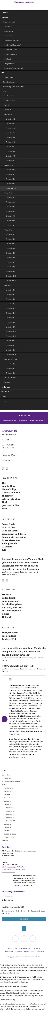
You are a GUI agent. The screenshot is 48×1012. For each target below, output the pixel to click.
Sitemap (40, 951)
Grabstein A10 (11, 160)
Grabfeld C (8, 193)
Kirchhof (6, 91)
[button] (10, 986)
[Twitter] (14, 407)
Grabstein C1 (10, 198)
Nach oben (24, 928)
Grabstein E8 (10, 322)
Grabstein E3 (10, 299)
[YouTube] (24, 938)
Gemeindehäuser (9, 82)
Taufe (5, 396)
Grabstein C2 (10, 202)
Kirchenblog (5, 387)
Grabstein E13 (11, 345)
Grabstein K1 (10, 364)
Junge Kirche (9, 64)
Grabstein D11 (11, 281)
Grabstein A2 (10, 124)
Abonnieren (24, 919)
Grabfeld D (8, 230)
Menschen (5, 17)
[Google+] (24, 407)
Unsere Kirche (8, 77)
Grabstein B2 (10, 174)
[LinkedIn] (19, 407)
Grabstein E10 (11, 331)
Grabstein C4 (10, 211)
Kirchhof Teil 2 (9, 100)
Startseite (4, 13)
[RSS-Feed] (34, 407)
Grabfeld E (8, 285)
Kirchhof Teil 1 (9, 96)
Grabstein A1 (10, 119)
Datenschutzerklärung (25, 951)
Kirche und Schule (10, 50)
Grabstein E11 (11, 336)
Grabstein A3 (10, 128)
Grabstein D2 (10, 239)
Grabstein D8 (10, 267)
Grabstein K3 (10, 373)
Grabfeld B (8, 165)
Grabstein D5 (10, 253)
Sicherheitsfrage (8, 900)
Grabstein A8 (10, 151)
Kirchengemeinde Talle (9, 420)
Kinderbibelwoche (10, 54)
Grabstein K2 (10, 368)
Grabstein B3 (10, 179)
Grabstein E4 (10, 304)
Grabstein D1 (10, 234)
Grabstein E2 (10, 295)
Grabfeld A (8, 114)
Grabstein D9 (10, 271)
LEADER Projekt (10, 378)
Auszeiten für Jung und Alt (13, 68)
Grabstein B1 (10, 170)
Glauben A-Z (5, 391)
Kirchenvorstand (9, 22)
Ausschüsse (7, 27)
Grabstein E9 (10, 327)
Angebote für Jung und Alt (12, 40)
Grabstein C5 (10, 216)
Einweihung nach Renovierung (13, 87)
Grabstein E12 (11, 341)
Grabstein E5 (10, 308)
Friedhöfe (6, 382)
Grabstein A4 (10, 133)
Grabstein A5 (10, 137)
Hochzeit (6, 401)
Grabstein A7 (10, 147)
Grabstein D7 (10, 262)
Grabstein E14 (11, 350)
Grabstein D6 (10, 258)
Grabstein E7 (10, 318)
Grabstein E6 (10, 313)
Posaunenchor (8, 36)
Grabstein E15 (11, 355)
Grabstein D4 (10, 248)
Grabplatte (8, 105)
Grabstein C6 (10, 221)
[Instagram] (32, 938)
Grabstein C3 (10, 207)
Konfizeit (7, 59)
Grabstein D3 (10, 244)
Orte (3, 73)
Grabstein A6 (10, 142)
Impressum (8, 951)
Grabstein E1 (10, 290)
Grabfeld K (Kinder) (11, 359)
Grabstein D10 (11, 276)
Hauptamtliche (8, 31)
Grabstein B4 (10, 184)
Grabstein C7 (10, 225)
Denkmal (7, 110)
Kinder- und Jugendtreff (12, 45)
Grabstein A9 (10, 156)
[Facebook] (29, 407)
